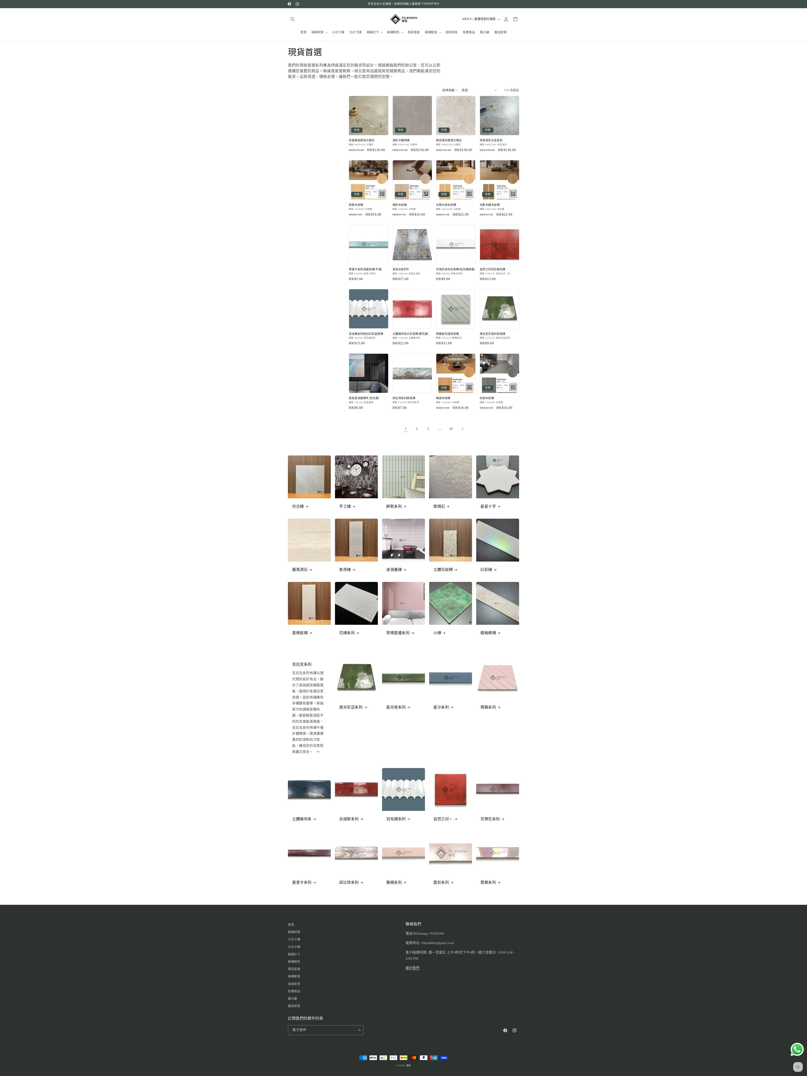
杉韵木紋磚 (487, 398)
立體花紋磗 (443, 569)
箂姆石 (439, 506)
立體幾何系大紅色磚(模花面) (411, 333)
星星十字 (488, 506)
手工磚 (345, 506)
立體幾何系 (302, 819)
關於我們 (412, 968)
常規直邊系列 (398, 632)
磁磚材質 (294, 932)
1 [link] (406, 428)
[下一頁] (462, 429)
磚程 (408, 1065)
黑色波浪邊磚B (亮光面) (364, 398)
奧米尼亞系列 (351, 707)
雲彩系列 (441, 882)
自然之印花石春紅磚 (492, 269)
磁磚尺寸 (294, 954)
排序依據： (450, 90)
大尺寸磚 (294, 946)
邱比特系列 (349, 882)
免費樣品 (294, 991)
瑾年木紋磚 (400, 205)
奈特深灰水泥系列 (491, 140)
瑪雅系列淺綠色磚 (447, 333)
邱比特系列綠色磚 (404, 398)
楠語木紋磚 (443, 398)
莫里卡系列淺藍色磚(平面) (365, 269)
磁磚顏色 (294, 961)
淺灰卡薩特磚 (401, 140)
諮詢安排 (294, 983)
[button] (292, 19)
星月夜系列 (396, 707)
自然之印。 (443, 819)
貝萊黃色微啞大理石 (361, 140)
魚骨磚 (345, 569)
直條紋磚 (300, 632)
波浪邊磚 (394, 569)
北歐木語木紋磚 (446, 205)
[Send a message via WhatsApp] (797, 1049)
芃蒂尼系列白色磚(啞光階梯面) (455, 269)
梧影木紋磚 (356, 205)
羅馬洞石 (300, 569)
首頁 (291, 924)
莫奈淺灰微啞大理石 (449, 140)
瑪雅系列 (488, 707)
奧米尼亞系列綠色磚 (492, 333)
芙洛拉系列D (401, 269)
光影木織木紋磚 (490, 205)
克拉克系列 (302, 664)
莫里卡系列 (302, 882)
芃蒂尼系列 (490, 819)
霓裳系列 (488, 882)
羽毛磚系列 (396, 819)
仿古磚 (298, 506)
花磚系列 (347, 632)
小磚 (437, 632)
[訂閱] (358, 1030)
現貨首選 (294, 969)
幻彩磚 (486, 569)
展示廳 (292, 998)
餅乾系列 (394, 506)
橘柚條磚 (488, 632)
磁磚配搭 (294, 976)
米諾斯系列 (349, 819)
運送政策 (294, 1006)
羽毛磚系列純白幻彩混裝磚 (366, 333)
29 (450, 428)
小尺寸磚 (294, 939)
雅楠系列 (394, 882)
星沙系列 (441, 707)
